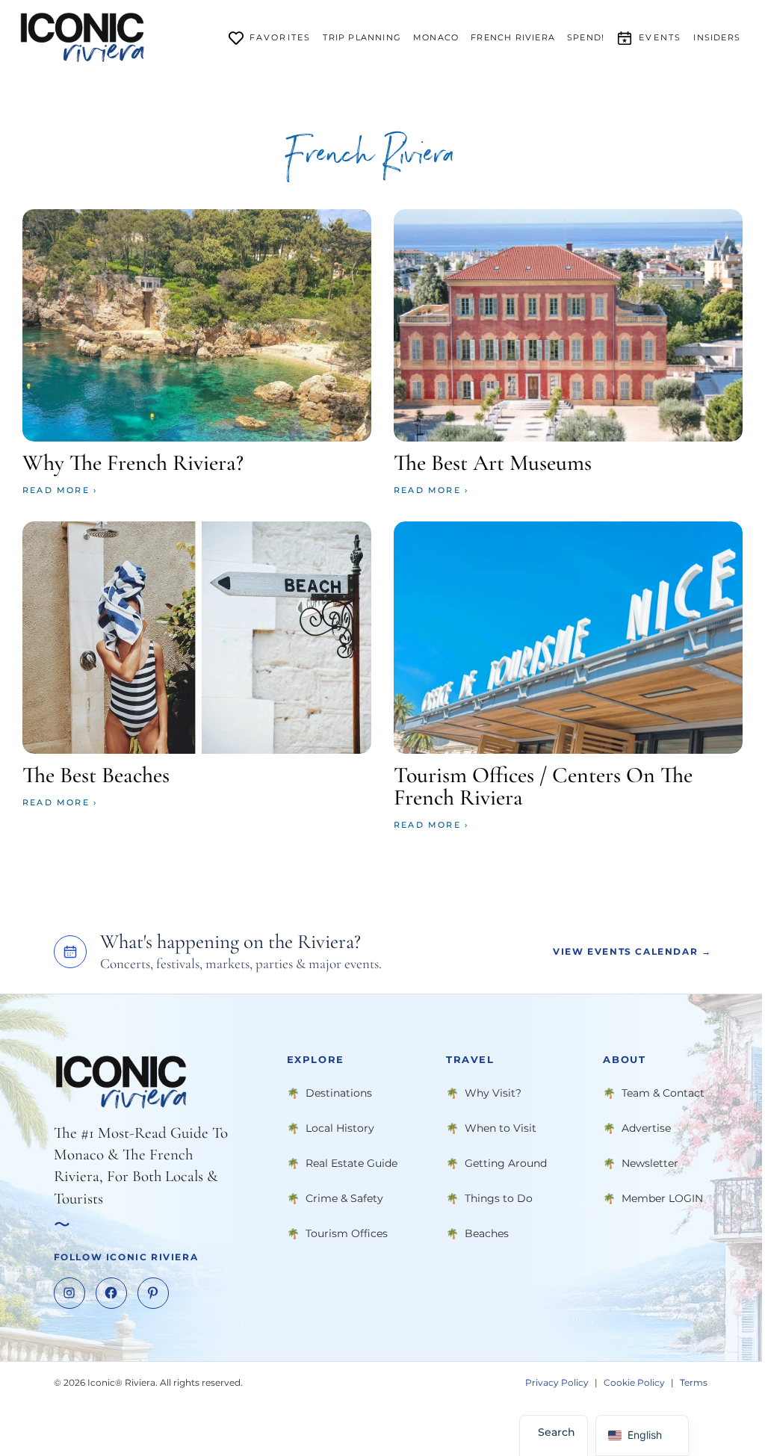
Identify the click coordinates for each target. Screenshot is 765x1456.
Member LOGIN (662, 1198)
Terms (693, 1382)
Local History (340, 1128)
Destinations (339, 1093)
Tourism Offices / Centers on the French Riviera (543, 786)
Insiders (716, 37)
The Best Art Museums (493, 463)
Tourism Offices (347, 1233)
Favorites (281, 37)
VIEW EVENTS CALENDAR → (632, 951)
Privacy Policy (557, 1382)
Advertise (646, 1128)
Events (660, 37)
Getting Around (506, 1163)
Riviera (513, 37)
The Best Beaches (96, 775)
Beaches (487, 1233)
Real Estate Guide (351, 1163)
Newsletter (650, 1163)
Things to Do (499, 1198)
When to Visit (500, 1128)
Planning (362, 37)
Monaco (436, 37)
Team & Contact (663, 1093)
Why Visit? (493, 1093)
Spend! (585, 37)
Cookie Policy (634, 1382)
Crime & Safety (344, 1198)
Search (556, 1432)
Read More (56, 490)
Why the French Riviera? (133, 463)
